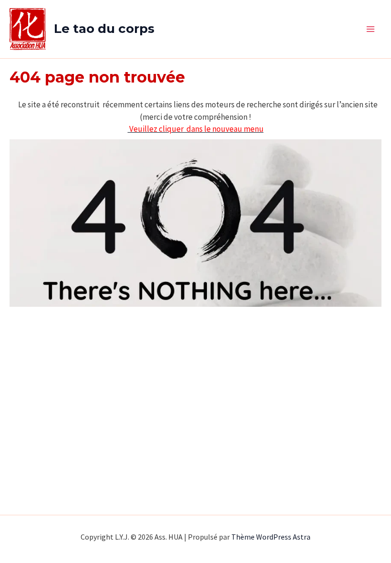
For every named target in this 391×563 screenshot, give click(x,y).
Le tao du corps (104, 28)
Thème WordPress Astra (270, 537)
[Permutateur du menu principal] (371, 29)
